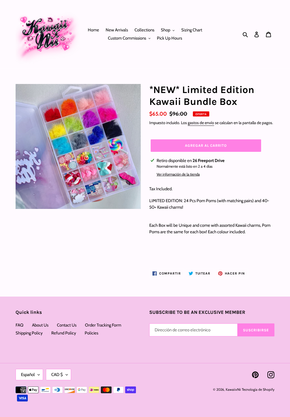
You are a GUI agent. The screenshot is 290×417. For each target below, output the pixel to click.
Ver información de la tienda (178, 174)
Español (28, 374)
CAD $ (57, 374)
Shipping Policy (29, 333)
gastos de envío (201, 122)
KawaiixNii (233, 389)
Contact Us (66, 325)
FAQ (20, 325)
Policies (91, 333)
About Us (40, 325)
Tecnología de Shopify (258, 389)
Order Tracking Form (103, 325)
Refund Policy (63, 333)
